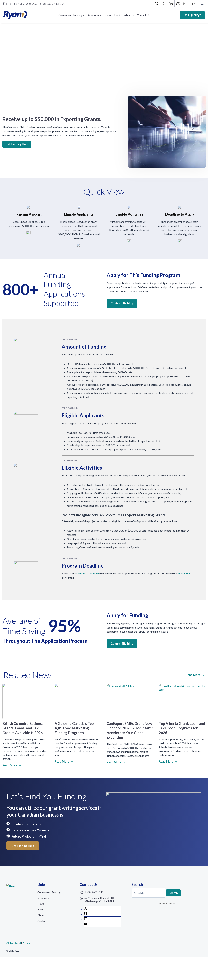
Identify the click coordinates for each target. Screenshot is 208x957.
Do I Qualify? (192, 15)
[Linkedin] (171, 3)
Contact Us (143, 15)
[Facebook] (163, 3)
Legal (18, 943)
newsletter (184, 573)
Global (9, 943)
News (107, 15)
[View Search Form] (202, 3)
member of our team (87, 573)
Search (173, 893)
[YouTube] (178, 3)
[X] (156, 3)
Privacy (26, 943)
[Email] (185, 3)
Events (117, 15)
